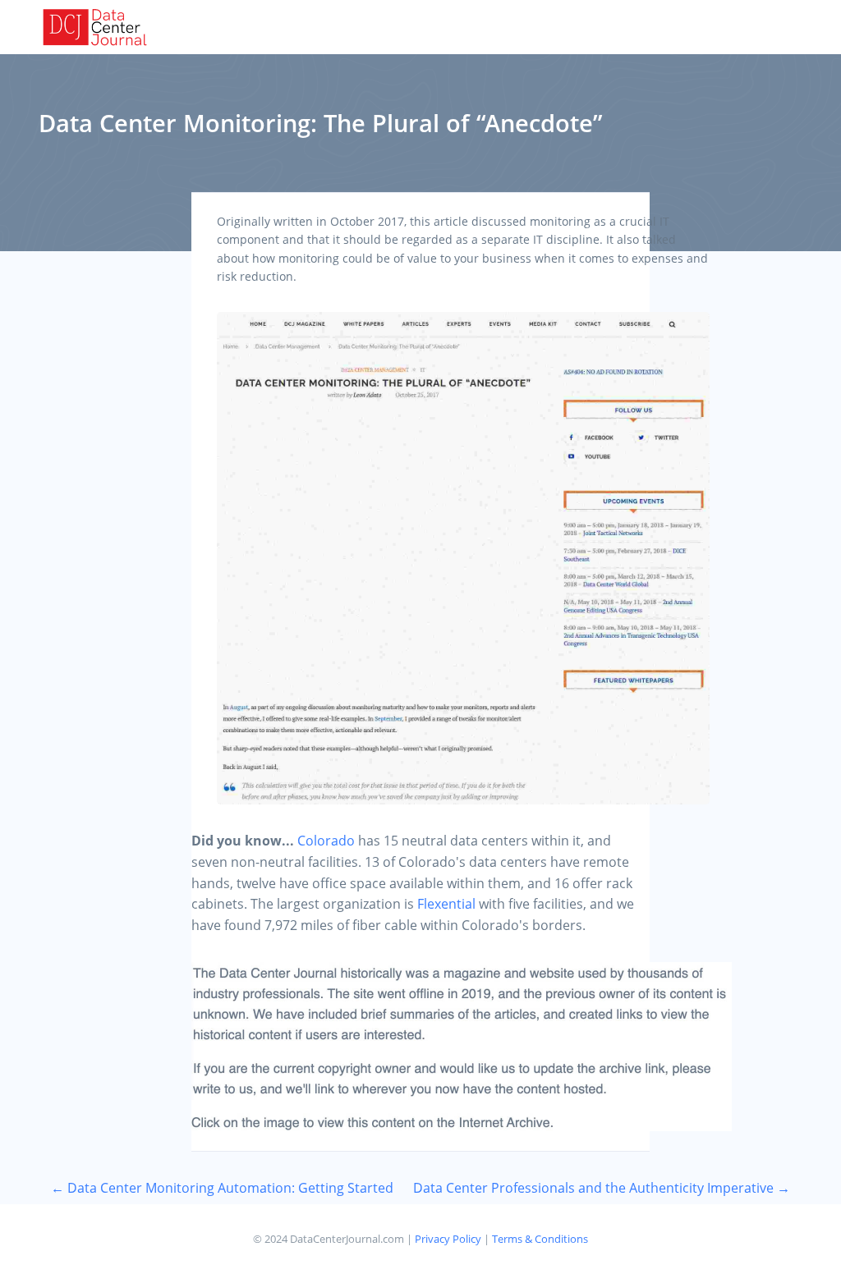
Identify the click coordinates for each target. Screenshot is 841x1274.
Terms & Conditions (540, 1238)
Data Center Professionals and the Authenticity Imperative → (601, 1188)
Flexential (446, 904)
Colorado (326, 841)
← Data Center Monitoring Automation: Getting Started (222, 1188)
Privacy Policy (448, 1238)
